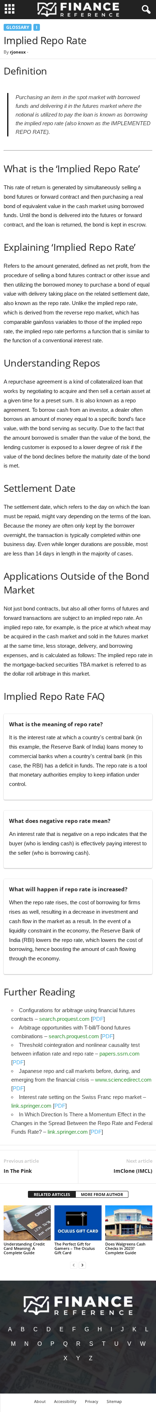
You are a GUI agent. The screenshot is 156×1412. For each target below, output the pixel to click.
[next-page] (82, 1265)
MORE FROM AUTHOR (102, 1194)
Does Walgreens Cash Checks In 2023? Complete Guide (125, 1248)
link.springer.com (31, 1106)
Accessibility (65, 1401)
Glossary (17, 27)
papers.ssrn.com (119, 1053)
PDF (98, 1019)
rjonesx (18, 52)
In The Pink (18, 1170)
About (40, 1401)
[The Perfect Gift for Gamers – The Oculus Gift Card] (78, 1222)
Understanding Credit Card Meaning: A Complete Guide (24, 1248)
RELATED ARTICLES (52, 1194)
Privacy (91, 1401)
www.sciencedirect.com (123, 1080)
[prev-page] (73, 1265)
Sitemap (114, 1401)
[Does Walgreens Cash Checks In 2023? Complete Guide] (128, 1222)
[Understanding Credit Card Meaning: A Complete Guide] (27, 1222)
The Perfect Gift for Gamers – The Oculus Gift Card (74, 1248)
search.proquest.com (64, 1019)
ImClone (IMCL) (133, 1170)
